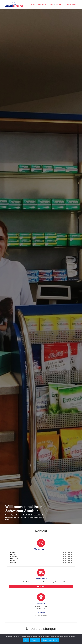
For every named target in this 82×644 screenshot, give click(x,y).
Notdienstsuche (70, 4)
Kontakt (59, 4)
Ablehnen (35, 640)
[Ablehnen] (79, 639)
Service (51, 4)
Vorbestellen (42, 4)
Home (33, 4)
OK (26, 640)
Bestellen (42, 586)
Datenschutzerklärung (50, 640)
